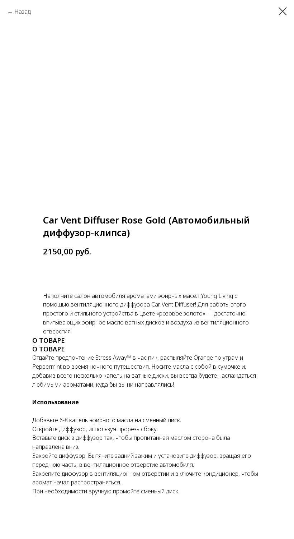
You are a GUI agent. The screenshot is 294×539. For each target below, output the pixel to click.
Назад (22, 11)
